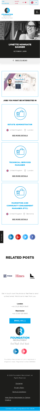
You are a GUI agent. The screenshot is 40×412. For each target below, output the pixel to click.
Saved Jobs (19, 2)
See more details (20, 135)
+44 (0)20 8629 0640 (20, 306)
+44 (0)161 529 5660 (20, 314)
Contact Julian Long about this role (19, 409)
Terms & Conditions (19, 392)
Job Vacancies (5, 2)
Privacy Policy (19, 387)
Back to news (21, 60)
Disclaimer (19, 383)
